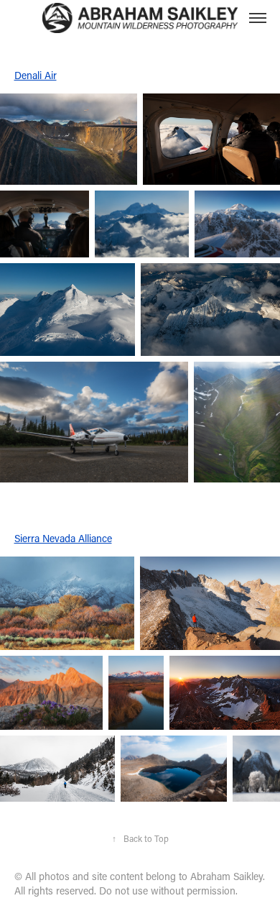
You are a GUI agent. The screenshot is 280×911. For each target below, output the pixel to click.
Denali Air (35, 75)
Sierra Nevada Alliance (63, 538)
